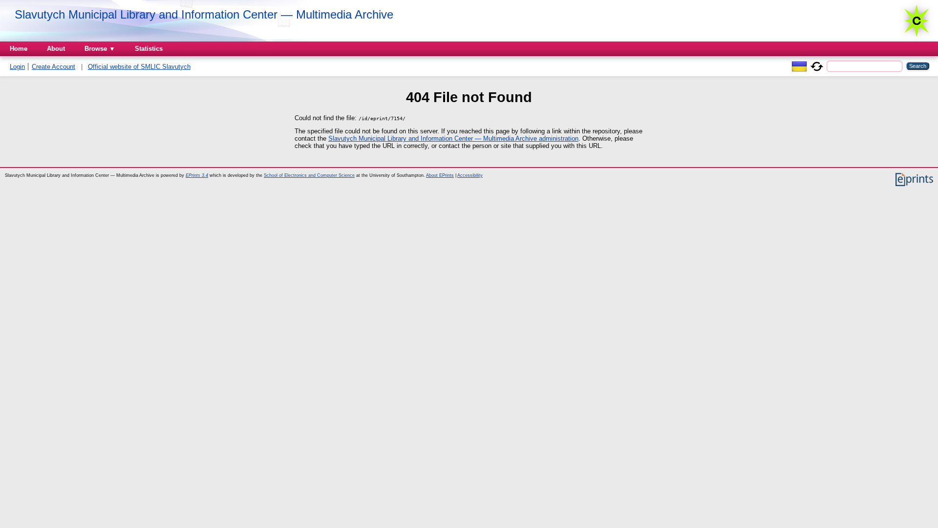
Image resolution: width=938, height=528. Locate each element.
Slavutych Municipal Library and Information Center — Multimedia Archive (204, 14)
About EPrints (440, 175)
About (56, 48)
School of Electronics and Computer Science (309, 175)
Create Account (53, 66)
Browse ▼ (100, 48)
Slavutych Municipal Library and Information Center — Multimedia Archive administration (453, 138)
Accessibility (470, 175)
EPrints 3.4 (197, 175)
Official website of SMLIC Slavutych (139, 66)
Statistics (149, 48)
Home (18, 48)
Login (17, 66)
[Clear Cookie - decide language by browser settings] (817, 65)
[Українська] (799, 65)
